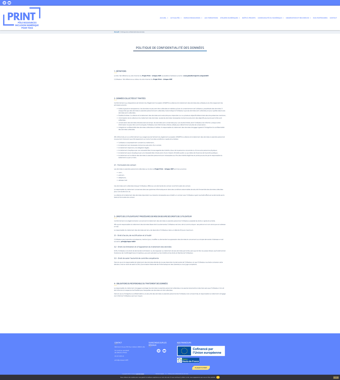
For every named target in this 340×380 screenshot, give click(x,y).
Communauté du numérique (270, 18)
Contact (333, 18)
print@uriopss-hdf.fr (121, 360)
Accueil (163, 18)
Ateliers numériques (229, 18)
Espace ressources (192, 18)
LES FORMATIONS (211, 18)
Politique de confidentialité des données (178, 373)
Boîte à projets (249, 18)
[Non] (336, 377)
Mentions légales (160, 373)
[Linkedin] (4, 3)
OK (218, 377)
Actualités (175, 18)
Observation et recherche (297, 18)
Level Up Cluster (140, 374)
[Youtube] (9, 3)
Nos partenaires (320, 18)
